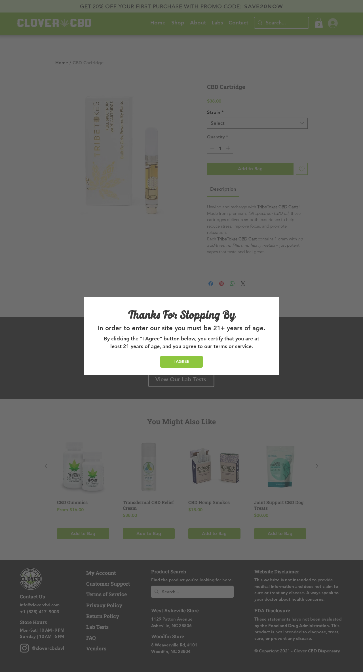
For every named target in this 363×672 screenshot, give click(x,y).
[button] (181, 362)
